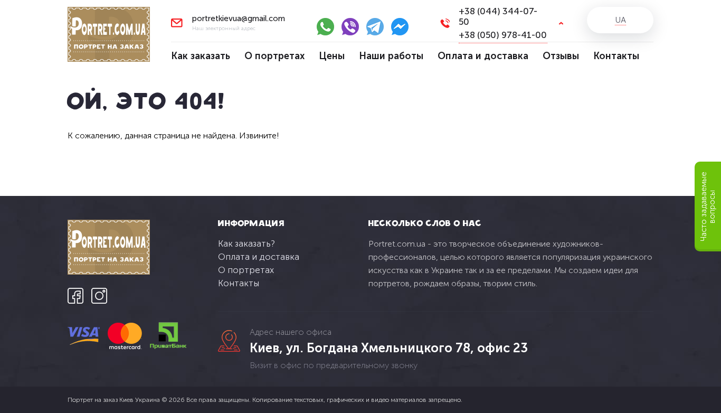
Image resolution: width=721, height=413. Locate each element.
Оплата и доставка (483, 56)
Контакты (616, 56)
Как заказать (200, 56)
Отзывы (561, 56)
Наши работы (391, 56)
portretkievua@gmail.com (238, 18)
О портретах (274, 56)
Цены (332, 56)
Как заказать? (246, 243)
